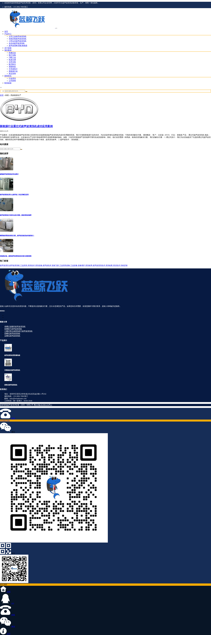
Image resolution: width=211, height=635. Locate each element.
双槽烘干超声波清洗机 (13, 329)
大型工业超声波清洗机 (17, 36)
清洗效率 (89, 265)
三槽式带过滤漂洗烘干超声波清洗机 (18, 331)
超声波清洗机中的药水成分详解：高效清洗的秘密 (15, 215)
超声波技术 (47, 265)
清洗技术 (31, 265)
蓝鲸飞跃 (55, 265)
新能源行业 (13, 71)
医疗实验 (12, 55)
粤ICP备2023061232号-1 (43, 405)
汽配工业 (12, 57)
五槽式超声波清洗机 (12, 336)
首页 (6, 31)
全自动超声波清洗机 (17, 43)
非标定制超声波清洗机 (17, 39)
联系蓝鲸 (7, 83)
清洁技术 (116, 265)
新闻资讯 (7, 76)
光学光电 (12, 62)
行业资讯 (12, 78)
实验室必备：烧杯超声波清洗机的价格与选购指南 (15, 256)
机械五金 (12, 53)
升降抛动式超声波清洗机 (12, 370)
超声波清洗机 (14, 265)
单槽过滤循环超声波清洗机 (14, 326)
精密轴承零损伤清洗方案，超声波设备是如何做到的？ (17, 235)
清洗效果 (109, 265)
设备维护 (81, 265)
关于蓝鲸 (7, 48)
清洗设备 (39, 265)
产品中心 (7, 34)
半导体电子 (13, 69)
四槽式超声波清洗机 (12, 333)
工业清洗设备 (64, 265)
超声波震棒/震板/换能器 (18, 45)
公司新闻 (12, 81)
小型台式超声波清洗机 (17, 41)
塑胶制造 (12, 66)
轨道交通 (12, 60)
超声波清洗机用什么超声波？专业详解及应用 (14, 194)
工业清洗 (24, 265)
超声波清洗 (4, 265)
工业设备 (74, 265)
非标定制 (123, 265)
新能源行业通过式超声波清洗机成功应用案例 (26, 126)
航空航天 (12, 64)
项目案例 (7, 50)
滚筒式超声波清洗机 (10, 385)
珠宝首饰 (12, 73)
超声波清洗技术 (99, 265)
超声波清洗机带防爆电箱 (12, 355)
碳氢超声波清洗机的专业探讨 (9, 174)
